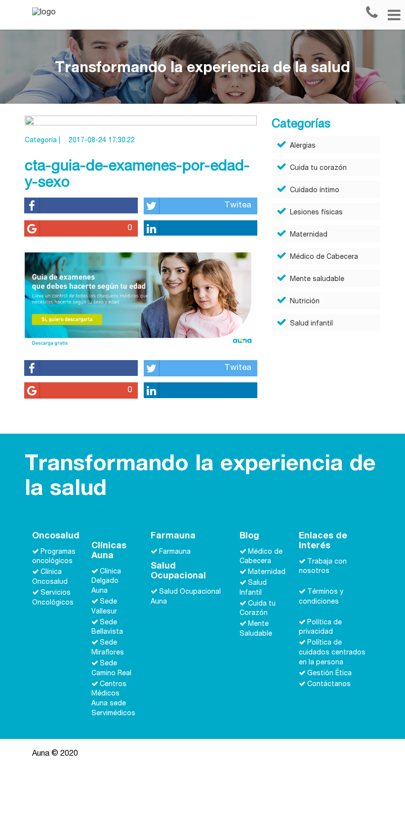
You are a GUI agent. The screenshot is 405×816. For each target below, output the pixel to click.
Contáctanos (329, 684)
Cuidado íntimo (314, 190)
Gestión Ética (329, 673)
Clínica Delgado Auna (106, 581)
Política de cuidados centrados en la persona (332, 653)
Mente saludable (317, 279)
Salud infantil (311, 324)
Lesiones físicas (316, 212)
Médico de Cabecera (324, 257)
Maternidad (308, 235)
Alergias (303, 146)
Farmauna (175, 551)
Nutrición (305, 301)
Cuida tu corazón (318, 168)
